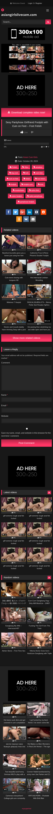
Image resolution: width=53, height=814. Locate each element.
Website (4, 416)
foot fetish (41, 179)
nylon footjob (17, 196)
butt (26, 173)
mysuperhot (26, 809)
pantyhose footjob (27, 202)
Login (30, 3)
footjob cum (28, 184)
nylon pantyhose (35, 196)
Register (38, 3)
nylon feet (35, 190)
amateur (39, 167)
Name (4, 395)
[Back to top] (45, 806)
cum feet (39, 173)
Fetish (14, 167)
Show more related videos (26, 338)
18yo (26, 167)
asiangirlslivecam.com (18, 14)
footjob (13, 184)
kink (41, 184)
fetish (28, 179)
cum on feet (13, 179)
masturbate (19, 190)
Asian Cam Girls (30, 157)
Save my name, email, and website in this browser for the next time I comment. (26, 434)
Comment (5, 363)
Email (4, 405)
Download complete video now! (28, 112)
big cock (14, 173)
